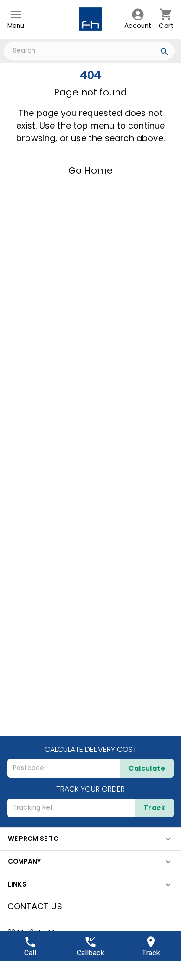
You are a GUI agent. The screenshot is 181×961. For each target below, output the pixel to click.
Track (154, 807)
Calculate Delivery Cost (91, 749)
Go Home (90, 170)
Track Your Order (90, 789)
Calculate (147, 768)
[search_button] (164, 53)
